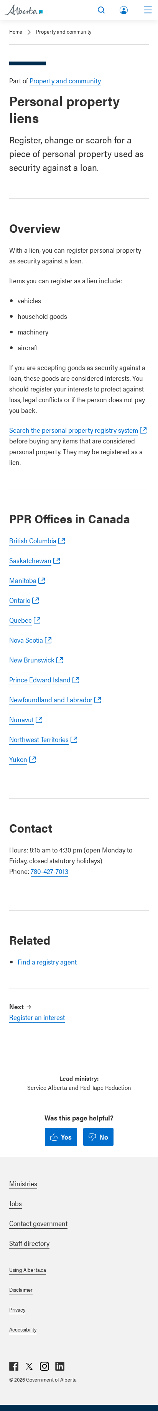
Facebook (13, 1366)
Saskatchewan (30, 560)
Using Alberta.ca (27, 1269)
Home (15, 31)
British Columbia (32, 540)
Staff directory (29, 1243)
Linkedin (59, 1366)
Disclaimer (21, 1289)
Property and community (63, 31)
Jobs (15, 1203)
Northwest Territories (39, 739)
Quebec (20, 620)
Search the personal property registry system (73, 430)
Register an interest (37, 1017)
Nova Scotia (26, 640)
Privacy (17, 1309)
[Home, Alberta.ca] (24, 10)
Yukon (18, 759)
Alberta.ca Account (124, 8)
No (103, 1136)
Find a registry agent (47, 961)
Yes (66, 1136)
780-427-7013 (49, 871)
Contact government (38, 1223)
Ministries (23, 1183)
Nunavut (21, 719)
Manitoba (22, 580)
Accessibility (22, 1329)
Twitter (29, 1366)
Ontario (19, 600)
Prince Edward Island (40, 679)
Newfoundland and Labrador (50, 699)
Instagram (44, 1366)
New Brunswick (31, 659)
